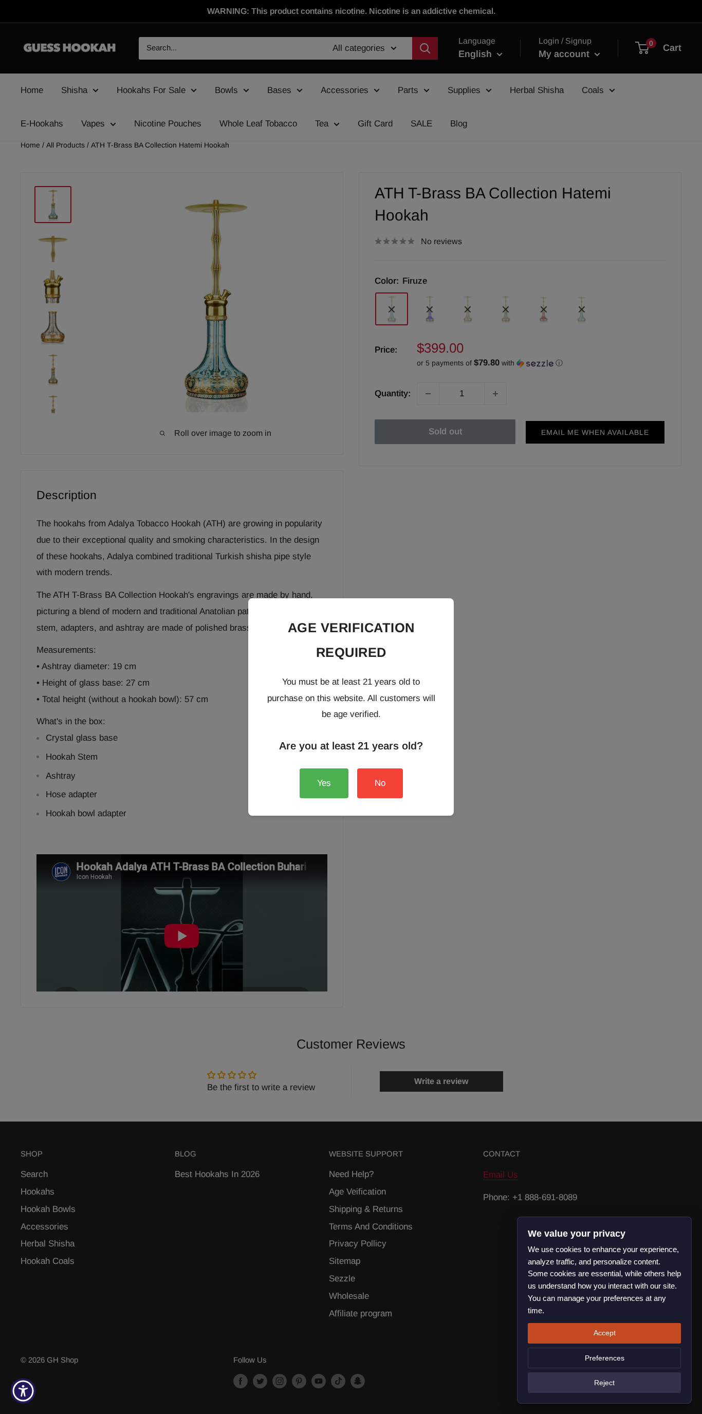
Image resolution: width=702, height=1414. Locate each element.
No (380, 783)
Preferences (604, 1358)
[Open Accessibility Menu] (23, 1391)
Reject (604, 1383)
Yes (324, 783)
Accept (605, 1333)
